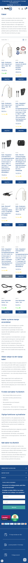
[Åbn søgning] (19, 9)
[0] (25, 9)
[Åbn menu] (2, 8)
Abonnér (14, 507)
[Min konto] (22, 9)
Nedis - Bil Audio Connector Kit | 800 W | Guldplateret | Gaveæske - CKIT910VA (21, 66)
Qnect (2, 298)
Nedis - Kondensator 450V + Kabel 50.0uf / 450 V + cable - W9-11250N (6, 65)
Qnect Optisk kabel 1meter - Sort (20, 301)
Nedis (2, 60)
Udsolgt (7, 276)
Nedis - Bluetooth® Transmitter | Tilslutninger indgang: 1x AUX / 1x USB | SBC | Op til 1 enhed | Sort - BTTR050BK (6, 211)
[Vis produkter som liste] (26, 39)
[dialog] (2, 561)
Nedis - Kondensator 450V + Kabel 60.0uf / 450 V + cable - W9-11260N (21, 209)
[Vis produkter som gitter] (23, 39)
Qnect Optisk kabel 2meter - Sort (6, 301)
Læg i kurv (7, 79)
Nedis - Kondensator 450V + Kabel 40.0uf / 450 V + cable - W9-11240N (6, 106)
